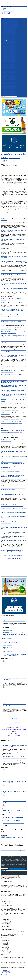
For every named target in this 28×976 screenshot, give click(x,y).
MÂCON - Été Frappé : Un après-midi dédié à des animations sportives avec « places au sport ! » (12, 422)
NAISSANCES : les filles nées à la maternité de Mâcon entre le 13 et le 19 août (14, 642)
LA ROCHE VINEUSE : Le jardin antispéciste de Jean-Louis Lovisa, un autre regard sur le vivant (13, 336)
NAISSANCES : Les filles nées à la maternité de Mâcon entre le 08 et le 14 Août (14, 648)
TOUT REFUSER (21, 869)
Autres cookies (4, 878)
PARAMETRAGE (4, 869)
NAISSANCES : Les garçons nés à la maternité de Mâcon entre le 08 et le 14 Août (14, 655)
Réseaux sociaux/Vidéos (15, 877)
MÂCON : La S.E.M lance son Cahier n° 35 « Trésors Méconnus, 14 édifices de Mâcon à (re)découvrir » (13, 310)
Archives (5, 970)
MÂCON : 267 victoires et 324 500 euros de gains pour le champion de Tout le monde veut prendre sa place (14, 505)
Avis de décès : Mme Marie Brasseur (11, 820)
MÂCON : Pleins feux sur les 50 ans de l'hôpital (14, 621)
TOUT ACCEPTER (13, 869)
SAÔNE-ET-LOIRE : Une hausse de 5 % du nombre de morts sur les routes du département (13, 356)
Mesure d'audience (14, 875)
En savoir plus (12, 865)
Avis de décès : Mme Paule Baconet (13, 817)
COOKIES (3, 870)
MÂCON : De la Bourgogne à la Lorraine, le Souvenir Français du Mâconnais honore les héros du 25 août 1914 (14, 262)
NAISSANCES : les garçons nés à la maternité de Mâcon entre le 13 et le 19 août (14, 634)
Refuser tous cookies (15, 967)
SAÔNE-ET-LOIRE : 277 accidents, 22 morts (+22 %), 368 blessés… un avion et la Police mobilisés (13, 470)
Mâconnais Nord (6, 12)
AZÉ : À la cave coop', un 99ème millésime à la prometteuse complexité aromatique (11, 315)
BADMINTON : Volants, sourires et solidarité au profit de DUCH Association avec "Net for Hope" (14, 757)
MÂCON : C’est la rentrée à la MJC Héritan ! (11, 302)
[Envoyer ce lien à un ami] (5, 161)
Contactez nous (6, 971)
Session (10, 878)
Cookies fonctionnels (5, 875)
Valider (22, 967)
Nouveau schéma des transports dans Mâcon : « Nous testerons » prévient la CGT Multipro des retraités (14, 156)
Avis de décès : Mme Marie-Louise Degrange (13, 823)
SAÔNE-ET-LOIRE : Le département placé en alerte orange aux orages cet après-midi (13, 332)
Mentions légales (6, 972)
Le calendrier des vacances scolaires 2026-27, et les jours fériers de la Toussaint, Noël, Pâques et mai (13, 328)
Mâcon (4, 8)
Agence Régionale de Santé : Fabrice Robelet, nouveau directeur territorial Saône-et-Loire (13, 386)
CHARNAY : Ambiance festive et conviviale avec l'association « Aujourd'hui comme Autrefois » (12, 551)
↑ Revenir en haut (4, 974)
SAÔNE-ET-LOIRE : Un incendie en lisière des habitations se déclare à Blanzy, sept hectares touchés (13, 462)
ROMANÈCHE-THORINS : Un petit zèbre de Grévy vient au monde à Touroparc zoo (13, 488)
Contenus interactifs (5, 877)
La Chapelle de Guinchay (8, 11)
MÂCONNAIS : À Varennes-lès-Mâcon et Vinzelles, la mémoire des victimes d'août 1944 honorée (13, 273)
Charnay (5, 9)
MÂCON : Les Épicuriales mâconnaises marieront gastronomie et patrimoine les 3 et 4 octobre (12, 476)
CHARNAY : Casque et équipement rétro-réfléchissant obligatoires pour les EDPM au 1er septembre (13, 320)
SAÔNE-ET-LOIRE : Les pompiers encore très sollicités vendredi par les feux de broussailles (13, 533)
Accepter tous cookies (5, 967)
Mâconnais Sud (6, 13)
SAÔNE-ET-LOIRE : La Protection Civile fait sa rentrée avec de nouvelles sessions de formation (14, 375)
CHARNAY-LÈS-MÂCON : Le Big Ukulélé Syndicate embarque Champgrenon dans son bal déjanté (13, 431)
